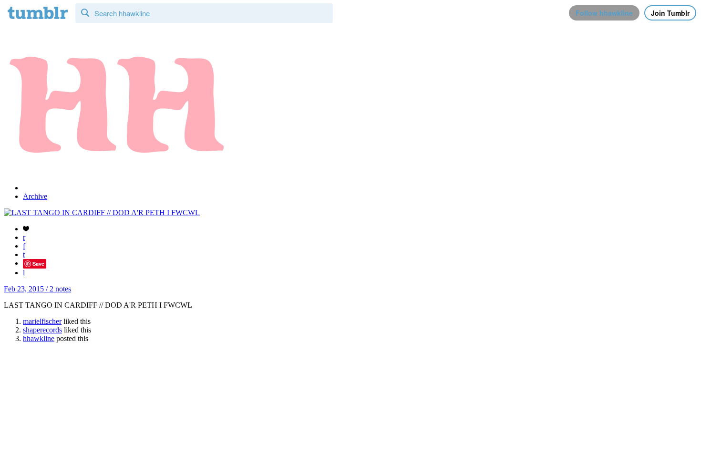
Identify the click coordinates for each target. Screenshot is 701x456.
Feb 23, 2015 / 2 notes (37, 289)
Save (38, 263)
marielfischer (42, 321)
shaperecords (42, 330)
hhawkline (38, 338)
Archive (35, 196)
